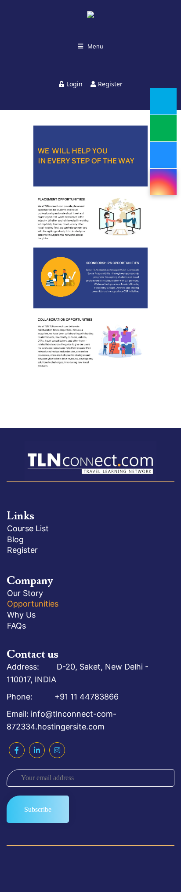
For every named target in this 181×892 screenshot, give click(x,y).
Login (74, 84)
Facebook (17, 750)
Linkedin (37, 750)
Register (110, 84)
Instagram (57, 750)
